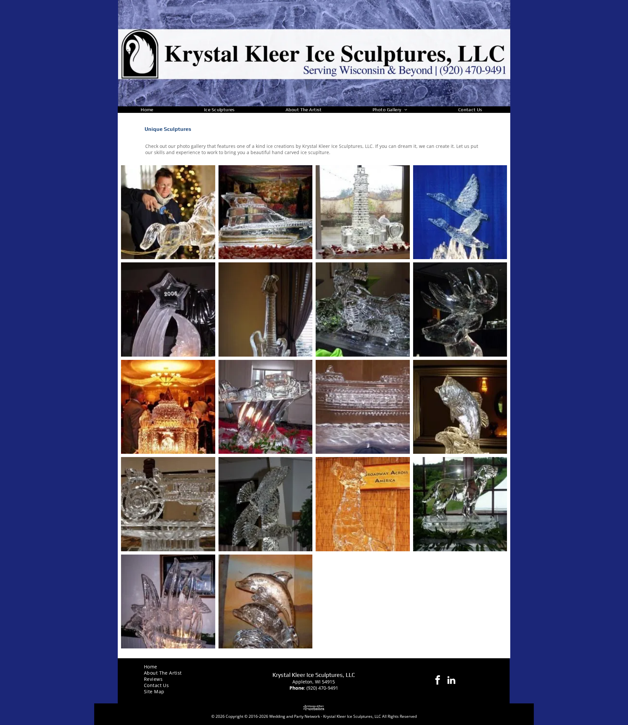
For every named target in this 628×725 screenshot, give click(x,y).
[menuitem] (149, 109)
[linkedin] (451, 681)
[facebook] (438, 681)
